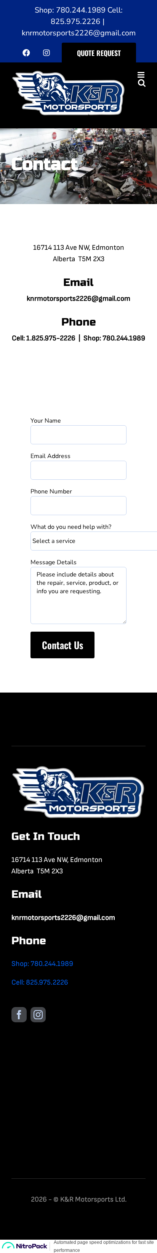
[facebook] (19, 1014)
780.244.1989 (124, 338)
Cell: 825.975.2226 (39, 982)
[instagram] (38, 1014)
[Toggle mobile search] (142, 83)
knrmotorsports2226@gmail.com (79, 33)
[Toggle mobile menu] (142, 75)
